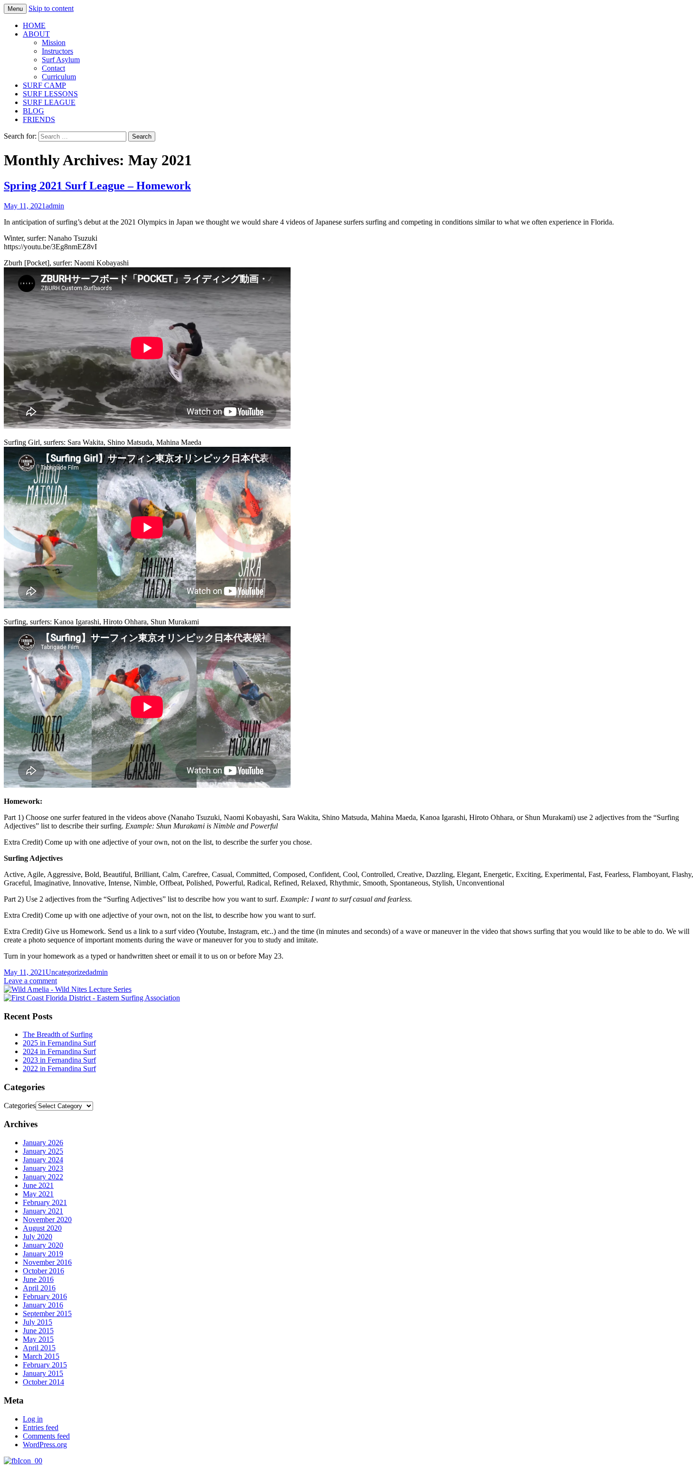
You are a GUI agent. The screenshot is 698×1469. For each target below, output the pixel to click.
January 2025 (43, 1151)
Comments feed (46, 1436)
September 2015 (47, 1313)
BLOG (33, 111)
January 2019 (43, 1254)
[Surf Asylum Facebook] (23, 1461)
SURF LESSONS (50, 94)
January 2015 (43, 1373)
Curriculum (59, 77)
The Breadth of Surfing (58, 1034)
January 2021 (43, 1211)
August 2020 (42, 1228)
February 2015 (45, 1365)
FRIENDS (39, 119)
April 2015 (39, 1348)
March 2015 (41, 1356)
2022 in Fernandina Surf (59, 1068)
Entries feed (40, 1427)
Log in (33, 1419)
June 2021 (38, 1185)
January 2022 (43, 1177)
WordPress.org (45, 1445)
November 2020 (47, 1219)
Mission (54, 42)
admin (55, 206)
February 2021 (45, 1202)
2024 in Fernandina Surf (59, 1051)
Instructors (57, 51)
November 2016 (47, 1262)
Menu (15, 8)
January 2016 (43, 1305)
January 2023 (43, 1168)
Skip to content (51, 8)
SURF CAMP (44, 85)
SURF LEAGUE (49, 102)
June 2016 (38, 1279)
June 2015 (38, 1331)
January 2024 (43, 1160)
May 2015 (38, 1339)
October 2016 (43, 1271)
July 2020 (37, 1237)
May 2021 (38, 1194)
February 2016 (45, 1296)
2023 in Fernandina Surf (59, 1060)
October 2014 (43, 1382)
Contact (53, 68)
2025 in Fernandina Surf (59, 1043)
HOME (34, 25)
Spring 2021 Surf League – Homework (97, 185)
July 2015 (37, 1322)
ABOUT (36, 34)
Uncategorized (67, 972)
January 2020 (43, 1245)
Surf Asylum (61, 60)
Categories (20, 1106)
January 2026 (43, 1143)
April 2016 (39, 1288)
